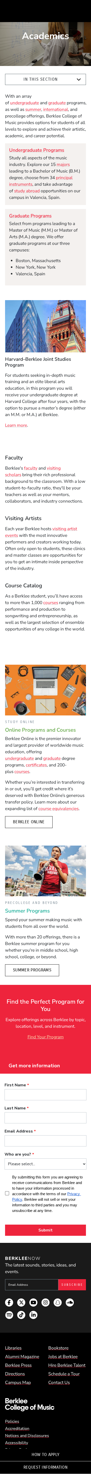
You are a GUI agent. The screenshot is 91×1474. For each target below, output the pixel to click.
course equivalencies (58, 808)
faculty (30, 468)
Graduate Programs (30, 216)
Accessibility (16, 1443)
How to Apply (46, 1454)
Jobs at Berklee (63, 1356)
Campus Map (18, 1382)
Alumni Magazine (22, 1356)
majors (63, 164)
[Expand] (78, 79)
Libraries (13, 1348)
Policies (12, 1421)
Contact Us (59, 1382)
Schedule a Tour (64, 1374)
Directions (15, 1374)
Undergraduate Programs (36, 150)
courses (50, 602)
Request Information (45, 1467)
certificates (36, 765)
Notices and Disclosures (27, 1435)
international (55, 109)
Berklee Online (29, 821)
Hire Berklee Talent (66, 1365)
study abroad (27, 191)
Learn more (16, 425)
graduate (57, 103)
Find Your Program (46, 1037)
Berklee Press (18, 1365)
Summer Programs (32, 970)
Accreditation (17, 1428)
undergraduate (24, 103)
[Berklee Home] (45, 1404)
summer (33, 109)
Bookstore (58, 1348)
